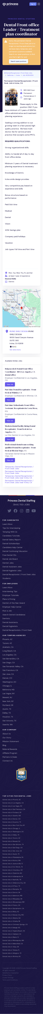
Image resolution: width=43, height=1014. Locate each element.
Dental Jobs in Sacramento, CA (13, 908)
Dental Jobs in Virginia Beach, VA (14, 931)
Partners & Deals (10, 757)
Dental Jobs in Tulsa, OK (11, 947)
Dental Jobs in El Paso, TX (11, 886)
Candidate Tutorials (11, 535)
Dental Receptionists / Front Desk (17, 630)
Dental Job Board (10, 559)
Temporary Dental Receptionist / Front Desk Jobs (19, 467)
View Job (10, 384)
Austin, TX (7, 709)
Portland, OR (8, 705)
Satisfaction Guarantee (11, 973)
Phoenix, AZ (7, 639)
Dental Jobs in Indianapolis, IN (13, 876)
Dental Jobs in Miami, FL (11, 937)
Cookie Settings (8, 978)
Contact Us (8, 761)
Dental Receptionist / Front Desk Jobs (19, 574)
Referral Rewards (10, 749)
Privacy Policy (7, 975)
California (10, 75)
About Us (7, 733)
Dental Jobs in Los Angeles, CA (13, 803)
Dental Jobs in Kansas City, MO (13, 915)
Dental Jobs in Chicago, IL (11, 828)
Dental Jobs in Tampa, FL (11, 950)
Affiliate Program (10, 753)
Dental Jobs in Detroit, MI (11, 892)
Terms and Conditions (10, 980)
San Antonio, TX (9, 720)
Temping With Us (10, 532)
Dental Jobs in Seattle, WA (12, 816)
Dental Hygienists (10, 626)
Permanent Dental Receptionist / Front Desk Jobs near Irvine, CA (19, 481)
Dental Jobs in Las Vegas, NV (12, 806)
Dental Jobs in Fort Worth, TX (13, 867)
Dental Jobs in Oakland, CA (12, 934)
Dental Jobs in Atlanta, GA (11, 918)
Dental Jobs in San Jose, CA (12, 851)
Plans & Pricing (9, 599)
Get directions (15, 350)
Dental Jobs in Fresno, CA (11, 905)
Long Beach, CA (9, 651)
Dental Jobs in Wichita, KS (11, 956)
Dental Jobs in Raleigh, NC (11, 928)
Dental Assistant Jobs (12, 566)
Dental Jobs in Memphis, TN (12, 889)
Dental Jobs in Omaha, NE (11, 921)
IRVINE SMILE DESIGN (19, 331)
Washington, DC (9, 682)
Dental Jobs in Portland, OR (12, 812)
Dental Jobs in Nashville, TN (12, 880)
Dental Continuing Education (15, 551)
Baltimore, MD (9, 689)
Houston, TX (8, 717)
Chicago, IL (7, 686)
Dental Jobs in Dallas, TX (11, 835)
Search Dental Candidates (14, 614)
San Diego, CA (9, 662)
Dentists (6, 618)
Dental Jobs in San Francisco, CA (14, 809)
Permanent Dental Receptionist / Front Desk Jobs (19, 472)
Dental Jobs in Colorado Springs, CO (15, 924)
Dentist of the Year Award (14, 603)
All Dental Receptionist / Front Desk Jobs (18, 73)
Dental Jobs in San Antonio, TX (13, 844)
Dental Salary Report (12, 539)
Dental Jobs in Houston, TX (12, 822)
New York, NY (8, 701)
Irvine (18, 75)
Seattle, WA (8, 724)
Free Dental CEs (9, 555)
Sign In (33, 4)
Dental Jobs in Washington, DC (13, 832)
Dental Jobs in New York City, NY (14, 825)
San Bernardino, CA (11, 658)
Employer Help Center (12, 607)
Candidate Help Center (13, 547)
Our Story (7, 737)
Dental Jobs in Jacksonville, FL (13, 864)
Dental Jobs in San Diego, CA (12, 848)
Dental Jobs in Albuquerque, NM (13, 902)
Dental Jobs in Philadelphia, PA (13, 857)
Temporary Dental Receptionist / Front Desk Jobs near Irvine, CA (19, 477)
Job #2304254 (28, 75)
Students (7, 578)
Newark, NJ (7, 697)
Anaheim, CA (8, 647)
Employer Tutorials (11, 595)
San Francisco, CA (10, 670)
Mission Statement (11, 741)
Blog (4, 745)
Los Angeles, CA (9, 655)
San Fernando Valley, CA (13, 666)
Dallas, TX (7, 713)
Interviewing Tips (10, 591)
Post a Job (7, 611)
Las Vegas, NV (9, 693)
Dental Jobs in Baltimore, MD (12, 896)
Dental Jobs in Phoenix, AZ (12, 800)
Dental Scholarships (11, 543)
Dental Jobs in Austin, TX (11, 854)
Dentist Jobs (8, 563)
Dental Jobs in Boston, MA (12, 860)
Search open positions (18, 61)
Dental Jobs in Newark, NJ (11, 841)
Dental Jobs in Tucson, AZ (11, 838)
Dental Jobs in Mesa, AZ (11, 912)
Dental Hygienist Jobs (12, 570)
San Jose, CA (8, 674)
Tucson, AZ (7, 643)
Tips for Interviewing (11, 528)
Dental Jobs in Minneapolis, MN (13, 940)
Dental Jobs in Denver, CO (11, 819)
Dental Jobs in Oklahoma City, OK (14, 883)
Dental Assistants (10, 622)
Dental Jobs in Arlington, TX (12, 953)
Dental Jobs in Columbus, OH (13, 870)
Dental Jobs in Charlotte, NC (12, 873)
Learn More (7, 524)
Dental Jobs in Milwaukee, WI (12, 899)
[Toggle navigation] (38, 4)
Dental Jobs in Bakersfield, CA (13, 944)
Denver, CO (7, 678)
